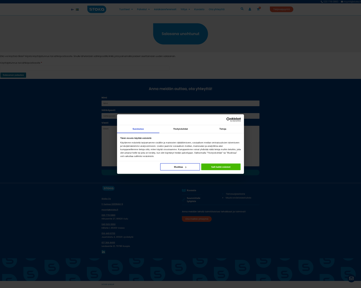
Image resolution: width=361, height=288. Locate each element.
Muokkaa (178, 167)
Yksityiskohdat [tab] (180, 129)
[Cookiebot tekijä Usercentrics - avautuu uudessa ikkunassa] (228, 119)
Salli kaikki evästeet (220, 167)
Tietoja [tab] (222, 129)
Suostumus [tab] (138, 129)
